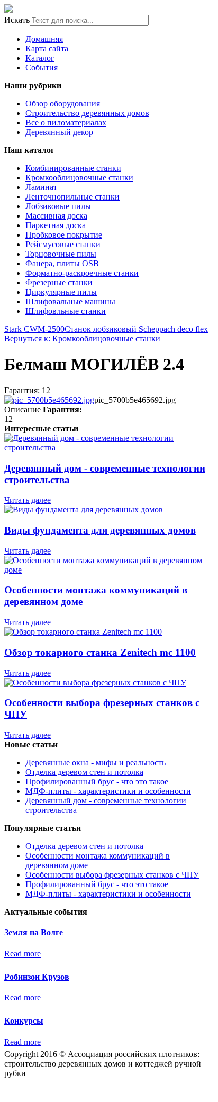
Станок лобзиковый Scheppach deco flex (136, 328)
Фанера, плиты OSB (62, 263)
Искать (17, 19)
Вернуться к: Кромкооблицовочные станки (82, 338)
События (41, 67)
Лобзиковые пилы (58, 206)
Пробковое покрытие (63, 234)
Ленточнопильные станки (72, 196)
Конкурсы (23, 1020)
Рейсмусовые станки (63, 244)
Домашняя (44, 38)
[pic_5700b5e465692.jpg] (49, 399)
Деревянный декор (59, 132)
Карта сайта (46, 48)
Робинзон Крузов (36, 976)
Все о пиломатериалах (65, 122)
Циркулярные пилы (61, 291)
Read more (22, 953)
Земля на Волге (33, 932)
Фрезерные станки (59, 282)
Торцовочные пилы (60, 253)
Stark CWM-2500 (34, 328)
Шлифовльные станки (65, 310)
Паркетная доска (55, 225)
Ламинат (41, 187)
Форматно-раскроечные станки (82, 272)
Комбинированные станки (73, 168)
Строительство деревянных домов (87, 113)
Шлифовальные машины (70, 301)
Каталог (39, 57)
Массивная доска (56, 215)
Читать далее (27, 499)
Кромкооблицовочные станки (79, 177)
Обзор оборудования (62, 103)
